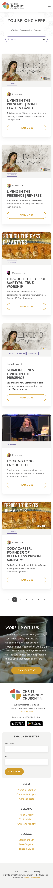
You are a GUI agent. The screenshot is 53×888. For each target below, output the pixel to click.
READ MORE (26, 128)
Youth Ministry (26, 819)
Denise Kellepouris (14, 364)
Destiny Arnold (18, 272)
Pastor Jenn (17, 94)
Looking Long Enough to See (21, 463)
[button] (49, 6)
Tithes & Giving (26, 849)
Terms (26, 871)
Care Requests (26, 799)
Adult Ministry (26, 815)
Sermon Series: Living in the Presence (21, 373)
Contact (16, 871)
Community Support (26, 794)
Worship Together (27, 790)
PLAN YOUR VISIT (26, 670)
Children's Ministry (26, 824)
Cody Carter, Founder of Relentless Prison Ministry (24, 554)
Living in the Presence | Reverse (24, 193)
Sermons (12, 83)
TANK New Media (32, 877)
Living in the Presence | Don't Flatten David (22, 104)
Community (33, 353)
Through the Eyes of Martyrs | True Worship (26, 282)
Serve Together (26, 844)
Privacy (37, 871)
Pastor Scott (17, 185)
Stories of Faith (26, 840)
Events (11, 353)
